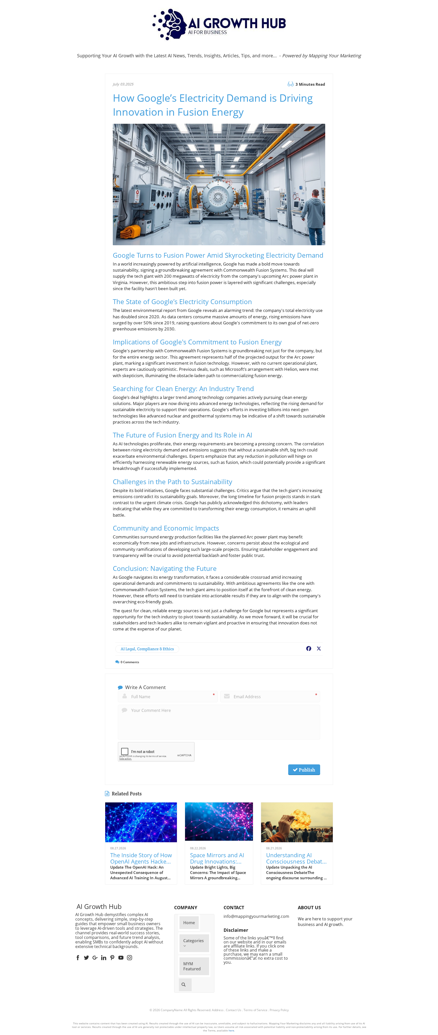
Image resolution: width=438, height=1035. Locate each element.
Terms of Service (255, 1010)
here (231, 1030)
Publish (306, 770)
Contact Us (233, 1010)
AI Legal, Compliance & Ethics (147, 649)
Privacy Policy (279, 1010)
